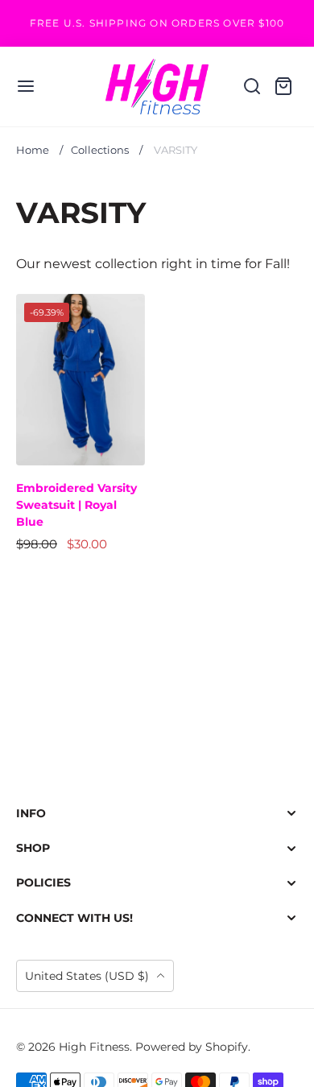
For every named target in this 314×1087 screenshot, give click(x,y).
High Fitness (94, 1046)
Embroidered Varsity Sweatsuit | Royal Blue (76, 505)
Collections (100, 149)
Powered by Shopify (191, 1046)
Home (32, 149)
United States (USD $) (88, 976)
